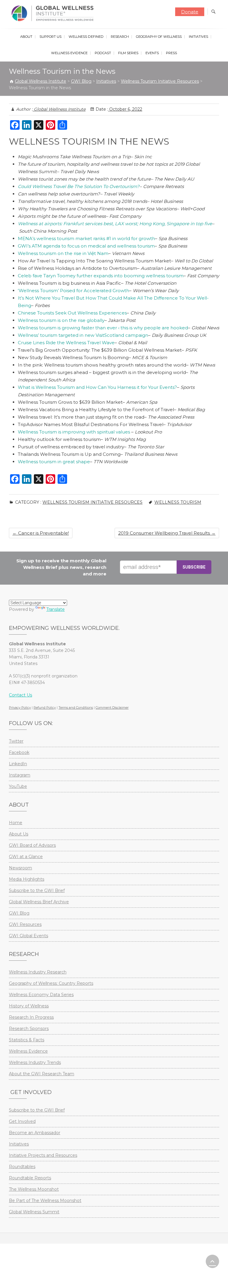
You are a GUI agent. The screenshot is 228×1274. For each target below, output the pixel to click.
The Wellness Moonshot (34, 1189)
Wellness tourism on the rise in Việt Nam (63, 253)
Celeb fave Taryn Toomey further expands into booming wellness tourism (100, 275)
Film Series (128, 53)
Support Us (50, 37)
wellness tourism (177, 502)
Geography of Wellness (159, 37)
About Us (18, 834)
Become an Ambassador (34, 1132)
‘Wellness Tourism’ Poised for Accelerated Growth (73, 290)
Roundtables (22, 1166)
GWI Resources (25, 924)
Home (15, 822)
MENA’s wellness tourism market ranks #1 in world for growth (86, 238)
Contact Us (20, 695)
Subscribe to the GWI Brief (37, 890)
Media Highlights (26, 879)
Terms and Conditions (75, 707)
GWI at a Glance (26, 856)
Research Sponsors (29, 1028)
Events (152, 53)
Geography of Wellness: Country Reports (51, 983)
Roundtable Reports (30, 1178)
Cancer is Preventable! (40, 533)
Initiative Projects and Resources (43, 1155)
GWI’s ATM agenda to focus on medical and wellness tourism (86, 246)
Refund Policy (45, 707)
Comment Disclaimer (112, 707)
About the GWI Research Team (41, 1073)
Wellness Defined (86, 37)
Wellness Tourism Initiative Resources (92, 502)
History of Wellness (29, 1006)
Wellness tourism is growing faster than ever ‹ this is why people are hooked (103, 328)
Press (171, 53)
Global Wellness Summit (34, 1211)
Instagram (19, 775)
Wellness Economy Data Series (41, 994)
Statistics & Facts (26, 1040)
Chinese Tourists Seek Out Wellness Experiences (72, 313)
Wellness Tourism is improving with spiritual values (74, 432)
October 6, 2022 (125, 109)
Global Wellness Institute (59, 109)
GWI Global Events (28, 935)
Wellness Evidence (69, 53)
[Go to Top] (212, 1261)
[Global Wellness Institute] (54, 13)
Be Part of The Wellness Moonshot (45, 1200)
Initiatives (198, 37)
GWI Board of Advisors (32, 845)
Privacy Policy (20, 707)
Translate (55, 609)
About (26, 37)
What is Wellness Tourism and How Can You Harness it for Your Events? (97, 387)
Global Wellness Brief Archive (39, 901)
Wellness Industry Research (37, 972)
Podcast (103, 53)
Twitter (16, 741)
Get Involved (22, 1121)
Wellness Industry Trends (35, 1062)
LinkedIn (18, 763)
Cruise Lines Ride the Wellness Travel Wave (66, 342)
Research (120, 37)
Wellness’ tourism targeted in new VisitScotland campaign (83, 335)
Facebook (19, 752)
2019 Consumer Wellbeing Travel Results (167, 533)
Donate (189, 12)
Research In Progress (31, 1017)
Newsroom (20, 868)
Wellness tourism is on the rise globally (61, 320)
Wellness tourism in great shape (54, 461)
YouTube (18, 786)
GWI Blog (19, 913)
